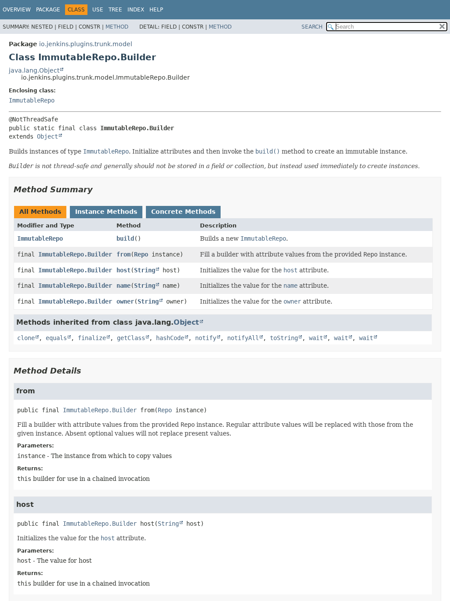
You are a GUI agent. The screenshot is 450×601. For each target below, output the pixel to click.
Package (48, 10)
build (125, 238)
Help (156, 10)
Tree (115, 10)
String (144, 270)
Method (116, 27)
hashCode (170, 337)
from (123, 254)
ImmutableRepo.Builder (75, 254)
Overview (17, 10)
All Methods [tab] (40, 211)
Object (47, 136)
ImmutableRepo (31, 100)
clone (26, 337)
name (123, 285)
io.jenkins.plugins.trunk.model (85, 44)
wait (316, 337)
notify (205, 337)
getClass (131, 337)
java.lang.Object (34, 70)
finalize (92, 337)
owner (125, 301)
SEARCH (312, 27)
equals (56, 337)
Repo (141, 254)
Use (97, 10)
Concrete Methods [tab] (183, 211)
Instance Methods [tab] (106, 211)
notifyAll (243, 337)
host (123, 270)
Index (135, 10)
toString (284, 337)
